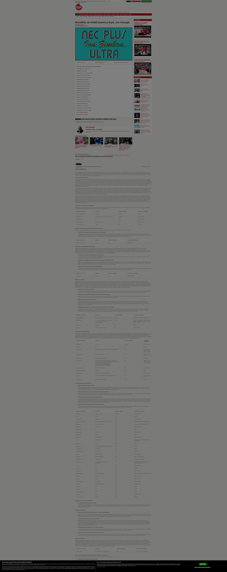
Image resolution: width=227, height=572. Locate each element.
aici (90, 567)
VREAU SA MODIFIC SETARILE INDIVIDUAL (202, 567)
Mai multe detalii (42, 564)
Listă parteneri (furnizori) (101, 566)
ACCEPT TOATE (203, 564)
